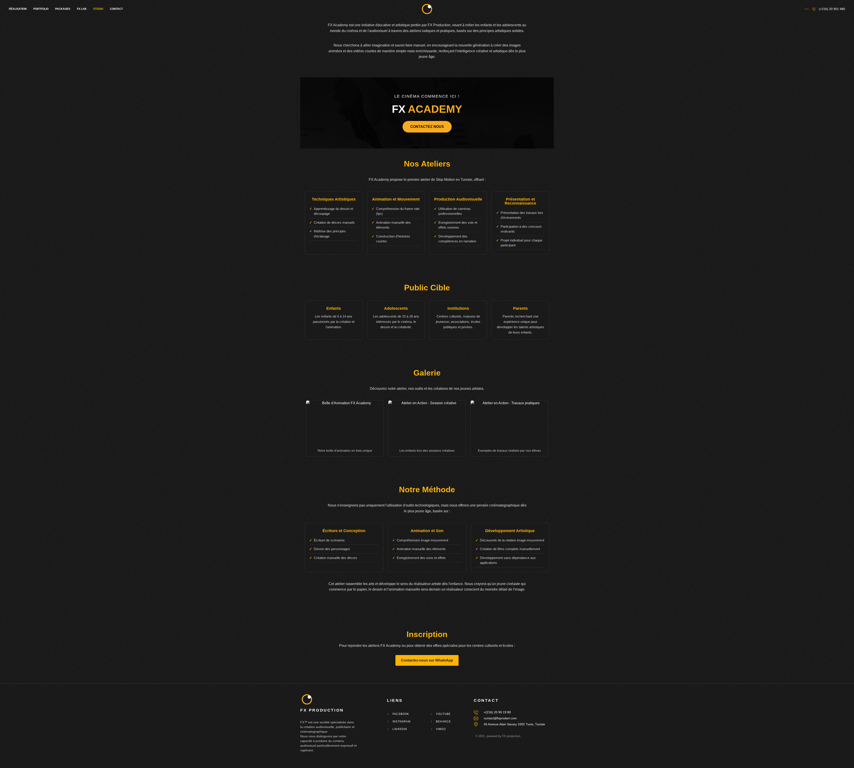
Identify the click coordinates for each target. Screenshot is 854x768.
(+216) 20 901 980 (832, 9)
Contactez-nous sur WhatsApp (427, 660)
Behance (443, 721)
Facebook (401, 714)
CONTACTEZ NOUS (427, 127)
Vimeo (441, 729)
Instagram (402, 721)
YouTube (443, 714)
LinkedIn (400, 729)
